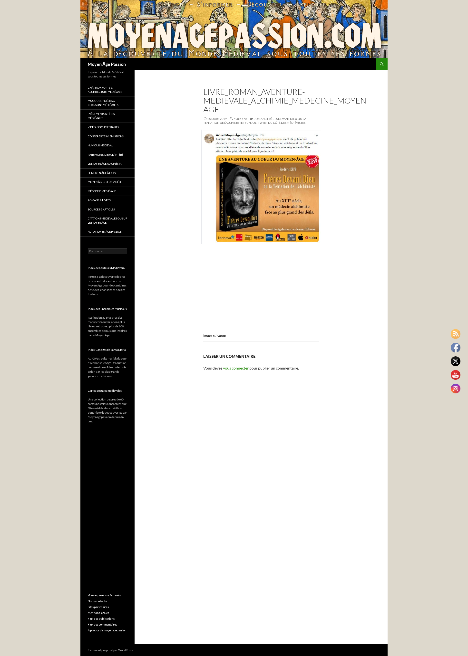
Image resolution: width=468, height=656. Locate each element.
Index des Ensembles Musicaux (107, 309)
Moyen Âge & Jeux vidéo (104, 181)
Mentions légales (98, 613)
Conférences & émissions (106, 136)
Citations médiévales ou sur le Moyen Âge (107, 220)
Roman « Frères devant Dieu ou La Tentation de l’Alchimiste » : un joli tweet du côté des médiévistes (254, 120)
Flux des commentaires (102, 624)
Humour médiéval (100, 145)
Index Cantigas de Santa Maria (107, 350)
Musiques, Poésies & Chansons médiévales (103, 102)
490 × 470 (240, 119)
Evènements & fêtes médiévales (101, 116)
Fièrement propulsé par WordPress (110, 650)
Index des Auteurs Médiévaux (106, 268)
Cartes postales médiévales (105, 390)
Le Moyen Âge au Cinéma (104, 163)
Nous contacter (97, 601)
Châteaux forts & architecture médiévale (105, 89)
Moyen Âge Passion (107, 64)
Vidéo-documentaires (103, 127)
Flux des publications (101, 618)
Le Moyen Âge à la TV (102, 172)
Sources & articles (101, 209)
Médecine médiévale (102, 191)
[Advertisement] (261, 284)
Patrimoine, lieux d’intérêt (106, 154)
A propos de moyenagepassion (107, 630)
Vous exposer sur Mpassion (105, 595)
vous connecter (236, 368)
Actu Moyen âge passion (105, 231)
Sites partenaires (98, 607)
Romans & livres (99, 200)
